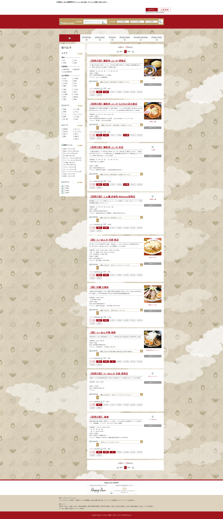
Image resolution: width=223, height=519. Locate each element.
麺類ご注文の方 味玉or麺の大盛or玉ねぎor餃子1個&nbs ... (116, 351)
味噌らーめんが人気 (69, 148)
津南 (75, 99)
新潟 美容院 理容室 (94, 506)
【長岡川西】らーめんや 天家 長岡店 (108, 373)
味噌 (64, 112)
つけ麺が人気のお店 (69, 162)
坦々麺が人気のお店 (69, 155)
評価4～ (68, 192)
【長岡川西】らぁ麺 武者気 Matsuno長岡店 (112, 196)
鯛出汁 (77, 136)
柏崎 (64, 92)
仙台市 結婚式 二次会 (122, 506)
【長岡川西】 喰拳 (99, 417)
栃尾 (75, 81)
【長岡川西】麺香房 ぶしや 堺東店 (107, 60)
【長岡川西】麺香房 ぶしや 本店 (106, 147)
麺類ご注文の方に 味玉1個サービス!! (110, 217)
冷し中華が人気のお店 (69, 164)
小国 (75, 86)
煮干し (77, 134)
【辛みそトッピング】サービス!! (109, 442)
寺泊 (64, 78)
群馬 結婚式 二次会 (137, 506)
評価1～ (68, 186)
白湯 (76, 119)
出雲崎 (65, 94)
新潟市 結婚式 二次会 (107, 506)
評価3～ (68, 190)
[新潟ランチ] (111, 492)
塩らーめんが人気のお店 (70, 153)
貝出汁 (77, 139)
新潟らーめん (63, 506)
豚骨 (64, 117)
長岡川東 (66, 69)
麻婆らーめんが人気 (69, 176)
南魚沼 (76, 97)
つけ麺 (77, 109)
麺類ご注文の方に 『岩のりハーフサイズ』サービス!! (115, 395)
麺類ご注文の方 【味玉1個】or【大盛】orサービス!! (114, 174)
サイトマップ (122, 500)
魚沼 (64, 97)
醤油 (64, 109)
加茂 (75, 63)
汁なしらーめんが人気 (69, 167)
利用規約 (87, 500)
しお (64, 114)
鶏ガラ (65, 134)
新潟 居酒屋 (82, 506)
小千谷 (76, 89)
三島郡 (76, 78)
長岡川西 (76, 69)
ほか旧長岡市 (67, 72)
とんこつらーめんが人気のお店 (72, 160)
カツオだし (78, 131)
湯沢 (64, 99)
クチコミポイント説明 (66, 500)
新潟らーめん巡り (117, 515)
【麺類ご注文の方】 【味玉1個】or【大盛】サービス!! (115, 125)
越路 (64, 86)
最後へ (129, 51)
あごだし (77, 129)
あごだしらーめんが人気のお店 (72, 158)
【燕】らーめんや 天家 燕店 (104, 240)
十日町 (76, 94)
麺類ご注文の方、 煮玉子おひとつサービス (112, 310)
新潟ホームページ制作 (76, 508)
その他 (77, 117)
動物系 (65, 129)
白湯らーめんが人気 (69, 174)
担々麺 (65, 119)
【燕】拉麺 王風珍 (99, 287)
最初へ (121, 51)
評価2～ (68, 188)
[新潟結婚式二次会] (124, 492)
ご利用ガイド (79, 500)
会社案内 (114, 500)
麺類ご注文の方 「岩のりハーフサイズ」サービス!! (114, 265)
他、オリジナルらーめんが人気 (72, 171)
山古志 (65, 83)
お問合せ (131, 500)
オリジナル (78, 114)
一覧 (141, 81)
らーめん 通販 (63, 508)
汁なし (77, 112)
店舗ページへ (152, 84)
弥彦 (64, 63)
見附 (64, 89)
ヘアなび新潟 (148, 506)
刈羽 (75, 92)
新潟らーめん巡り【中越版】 (105, 515)
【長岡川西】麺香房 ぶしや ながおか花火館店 (113, 104)
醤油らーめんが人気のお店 (71, 151)
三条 (75, 60)
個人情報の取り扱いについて (101, 500)
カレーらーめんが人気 (69, 169)
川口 (75, 83)
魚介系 (65, 131)
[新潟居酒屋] (98, 492)
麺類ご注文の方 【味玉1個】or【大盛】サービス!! (114, 82)
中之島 (65, 81)
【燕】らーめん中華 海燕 (102, 332)
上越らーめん (73, 506)
